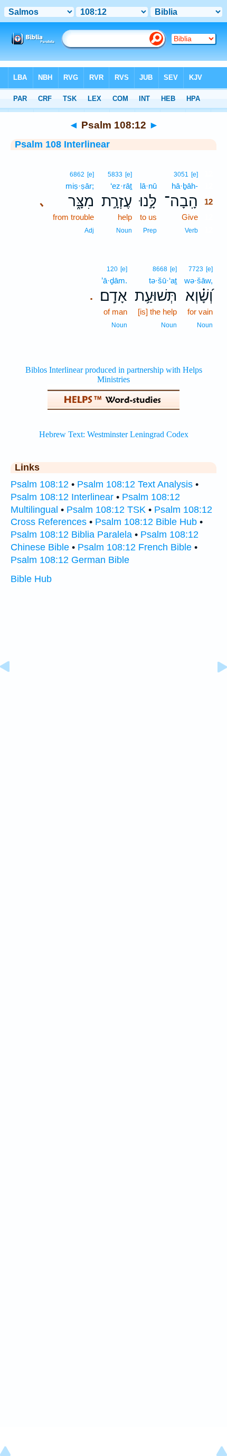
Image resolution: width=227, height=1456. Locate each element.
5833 (115, 174)
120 (112, 269)
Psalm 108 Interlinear (62, 144)
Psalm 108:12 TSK (106, 509)
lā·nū (148, 185)
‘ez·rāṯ (121, 185)
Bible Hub (31, 579)
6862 (77, 174)
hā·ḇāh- (185, 185)
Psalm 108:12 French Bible (135, 547)
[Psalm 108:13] (214, 690)
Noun (124, 230)
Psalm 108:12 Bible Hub (146, 522)
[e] (194, 174)
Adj (89, 230)
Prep (150, 230)
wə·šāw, (198, 280)
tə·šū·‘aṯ (163, 280)
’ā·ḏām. (114, 280)
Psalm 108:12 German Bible (70, 560)
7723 (195, 269)
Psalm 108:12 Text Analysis (135, 484)
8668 (160, 269)
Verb (191, 230)
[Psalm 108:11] (13, 690)
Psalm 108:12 (40, 484)
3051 (181, 174)
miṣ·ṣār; (79, 185)
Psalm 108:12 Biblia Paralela (71, 534)
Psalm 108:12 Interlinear (62, 497)
